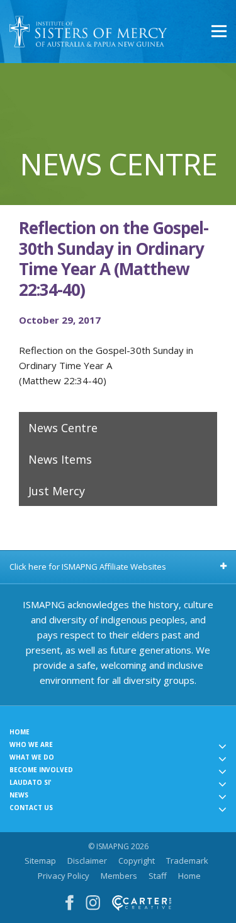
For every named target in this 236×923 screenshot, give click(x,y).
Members (119, 875)
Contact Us (31, 807)
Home (19, 731)
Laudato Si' (30, 782)
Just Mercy (56, 490)
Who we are (31, 744)
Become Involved (41, 769)
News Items (60, 459)
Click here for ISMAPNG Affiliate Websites (87, 566)
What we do (31, 757)
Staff (158, 875)
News (18, 795)
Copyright (136, 860)
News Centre (63, 427)
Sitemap (40, 860)
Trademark (187, 860)
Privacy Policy (63, 875)
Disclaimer (87, 860)
